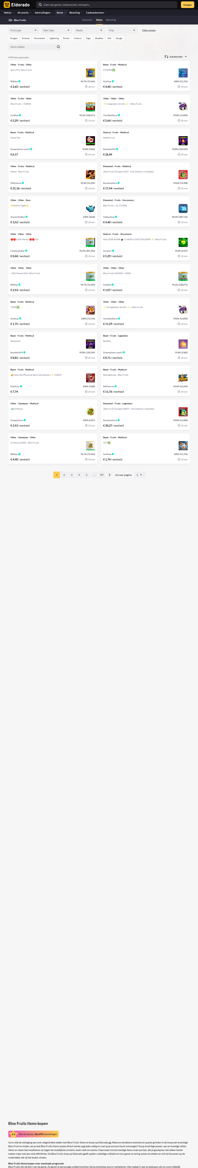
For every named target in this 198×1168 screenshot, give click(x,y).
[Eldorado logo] (16, 5)
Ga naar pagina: (123, 474)
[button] (14, 38)
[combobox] (24, 30)
